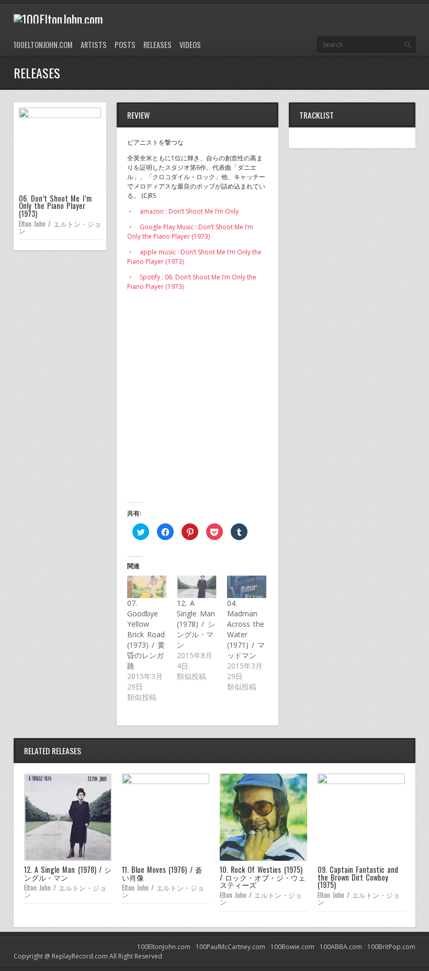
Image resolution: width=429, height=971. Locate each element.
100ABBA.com (341, 946)
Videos (190, 44)
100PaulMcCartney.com (230, 946)
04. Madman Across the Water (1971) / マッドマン (246, 629)
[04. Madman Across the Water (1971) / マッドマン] (246, 587)
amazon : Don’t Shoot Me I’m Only (189, 211)
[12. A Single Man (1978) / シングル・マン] (196, 587)
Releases (157, 44)
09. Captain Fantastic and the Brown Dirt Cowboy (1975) (358, 877)
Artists (94, 44)
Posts (125, 44)
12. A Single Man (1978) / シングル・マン (196, 624)
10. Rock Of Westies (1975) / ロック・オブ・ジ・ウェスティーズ (263, 877)
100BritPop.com (391, 946)
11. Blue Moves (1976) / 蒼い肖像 (162, 873)
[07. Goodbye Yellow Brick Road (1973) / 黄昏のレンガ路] (146, 587)
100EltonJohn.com (43, 44)
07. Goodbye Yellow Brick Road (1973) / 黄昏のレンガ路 (146, 634)
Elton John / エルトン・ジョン (60, 227)
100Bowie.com (292, 946)
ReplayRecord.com (80, 956)
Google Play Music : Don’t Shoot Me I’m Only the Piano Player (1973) (190, 232)
